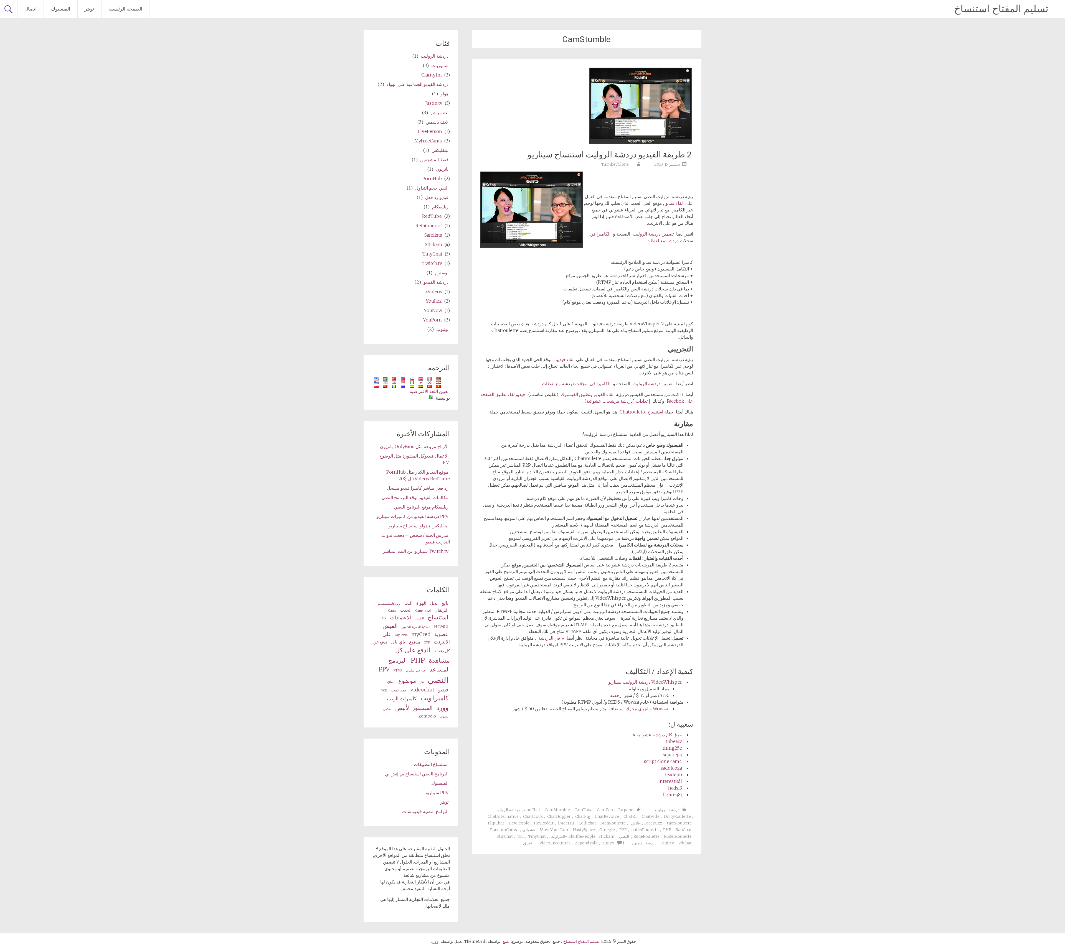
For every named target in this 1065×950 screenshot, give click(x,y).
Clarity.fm (431, 75)
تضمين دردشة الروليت (653, 234)
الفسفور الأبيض (414, 708)
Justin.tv (433, 103)
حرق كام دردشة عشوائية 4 (657, 734)
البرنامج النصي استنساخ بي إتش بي (416, 774)
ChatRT (630, 816)
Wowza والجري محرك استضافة (638, 708)
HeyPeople (519, 823)
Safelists (433, 235)
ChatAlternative (503, 816)
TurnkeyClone (615, 164)
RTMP (398, 670)
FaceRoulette (679, 823)
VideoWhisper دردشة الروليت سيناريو (645, 682)
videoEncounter (555, 843)
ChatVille (651, 816)
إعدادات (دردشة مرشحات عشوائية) (617, 401)
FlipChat (496, 823)
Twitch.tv (432, 263)
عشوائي (528, 829)
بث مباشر (439, 112)
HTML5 (441, 626)
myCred (420, 634)
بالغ (445, 603)
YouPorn (432, 320)
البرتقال (441, 610)
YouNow (433, 310)
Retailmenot (428, 225)
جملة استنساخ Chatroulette (646, 412)
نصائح (390, 682)
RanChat (684, 829)
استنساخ (438, 617)
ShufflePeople (582, 836)
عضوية (441, 634)
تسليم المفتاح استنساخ (1001, 9)
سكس (387, 709)
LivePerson (430, 131)
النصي (624, 836)
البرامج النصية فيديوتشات (425, 811)
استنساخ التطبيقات (431, 764)
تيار (422, 682)
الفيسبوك (60, 9)
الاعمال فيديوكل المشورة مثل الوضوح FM (414, 459)
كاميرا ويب (434, 698)
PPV (384, 669)
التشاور (419, 618)
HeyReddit (544, 823)
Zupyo (608, 843)
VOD (384, 690)
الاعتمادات (400, 617)
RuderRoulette (678, 836)
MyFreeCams (428, 141)
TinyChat (537, 836)
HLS (383, 618)
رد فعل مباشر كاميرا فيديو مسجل (417, 488)
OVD (427, 642)
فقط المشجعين (434, 159)
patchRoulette (645, 829)
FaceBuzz (653, 823)
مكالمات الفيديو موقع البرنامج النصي (415, 497)
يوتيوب (442, 329)
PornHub (432, 178)
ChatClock (533, 816)
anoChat (532, 809)
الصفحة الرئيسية (125, 9)
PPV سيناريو (437, 792)
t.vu (520, 836)
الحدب (406, 610)
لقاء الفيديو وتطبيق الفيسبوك (587, 394)
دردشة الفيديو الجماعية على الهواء (417, 84)
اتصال (30, 9)
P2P (623, 829)
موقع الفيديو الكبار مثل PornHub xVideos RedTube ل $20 (418, 475)
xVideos (433, 291)
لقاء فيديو (674, 203)
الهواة (421, 603)
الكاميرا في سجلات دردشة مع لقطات (576, 383)
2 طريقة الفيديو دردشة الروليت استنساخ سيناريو (610, 154)
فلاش (635, 823)
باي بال (398, 642)
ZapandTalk (586, 843)
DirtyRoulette (677, 816)
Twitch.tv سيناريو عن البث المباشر (415, 551)
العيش (390, 626)
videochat (422, 689)
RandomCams (503, 829)
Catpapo (625, 809)
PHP (667, 829)
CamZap (605, 809)
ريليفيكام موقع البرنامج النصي (421, 507)
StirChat (505, 836)
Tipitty (667, 843)
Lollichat (587, 823)
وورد (442, 708)
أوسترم (441, 272)
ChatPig (582, 816)
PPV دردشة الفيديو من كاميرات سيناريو (412, 516)
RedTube (432, 216)
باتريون (442, 169)
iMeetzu (566, 823)
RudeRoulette (646, 836)
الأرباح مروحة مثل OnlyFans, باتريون (414, 446)
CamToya (583, 809)
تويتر (89, 9)
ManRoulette (613, 823)
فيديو (443, 689)
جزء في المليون (416, 670)
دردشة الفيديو (645, 843)
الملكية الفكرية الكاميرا (416, 627)
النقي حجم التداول (431, 188)
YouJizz (434, 301)
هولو (444, 93)
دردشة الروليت (667, 809)
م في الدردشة (551, 638)
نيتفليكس (440, 150)
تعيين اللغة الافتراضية (429, 391)
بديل (434, 603)
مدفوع (414, 642)
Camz (392, 610)
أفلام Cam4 (423, 610)
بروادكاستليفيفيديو (389, 604)
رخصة (616, 695)
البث (408, 603)
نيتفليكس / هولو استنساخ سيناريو (418, 525)
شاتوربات (439, 65)
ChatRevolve (607, 816)
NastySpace (584, 829)
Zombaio (427, 716)
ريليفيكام (440, 207)
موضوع (407, 681)
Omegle (607, 829)
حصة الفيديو (399, 690)
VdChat (685, 843)
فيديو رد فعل (436, 197)
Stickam (433, 244)
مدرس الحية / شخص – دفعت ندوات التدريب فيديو (415, 538)
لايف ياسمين (437, 122)
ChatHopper (559, 816)
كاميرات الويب (402, 698)
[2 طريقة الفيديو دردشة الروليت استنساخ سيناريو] (640, 142)
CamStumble (557, 809)
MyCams (401, 635)
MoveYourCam (554, 829)
